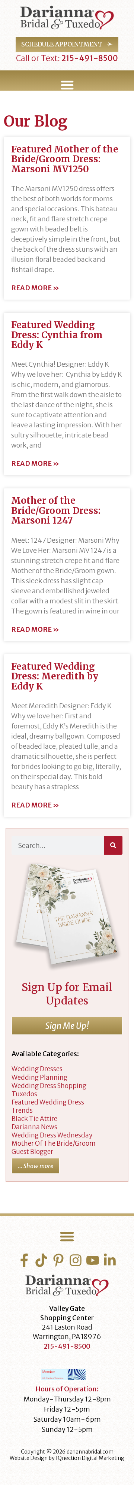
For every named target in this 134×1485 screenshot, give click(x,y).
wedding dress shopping (49, 1086)
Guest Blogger (32, 1152)
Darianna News (34, 1127)
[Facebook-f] (24, 1260)
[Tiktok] (41, 1260)
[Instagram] (75, 1260)
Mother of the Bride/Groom (54, 1143)
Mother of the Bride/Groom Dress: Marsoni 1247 (55, 510)
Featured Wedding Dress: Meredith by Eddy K (54, 676)
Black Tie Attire (34, 1119)
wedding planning (39, 1077)
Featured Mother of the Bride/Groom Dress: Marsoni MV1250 (64, 159)
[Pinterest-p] (58, 1260)
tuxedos (24, 1094)
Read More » (35, 288)
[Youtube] (92, 1260)
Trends (22, 1110)
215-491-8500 (89, 58)
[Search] (113, 845)
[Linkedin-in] (110, 1260)
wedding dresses (37, 1069)
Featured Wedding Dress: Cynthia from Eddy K (57, 335)
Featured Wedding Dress (48, 1102)
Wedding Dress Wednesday (52, 1135)
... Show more (35, 1166)
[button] (67, 84)
